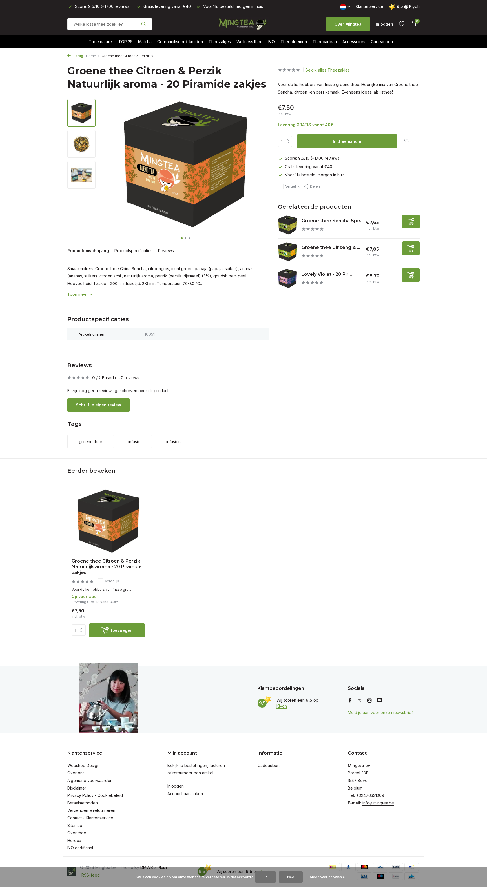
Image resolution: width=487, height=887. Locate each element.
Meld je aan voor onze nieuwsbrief (380, 712)
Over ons (76, 772)
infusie (134, 441)
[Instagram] (369, 700)
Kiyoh (414, 6)
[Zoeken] (144, 24)
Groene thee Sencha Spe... (333, 220)
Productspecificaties (133, 250)
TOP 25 (125, 41)
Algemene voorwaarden (89, 780)
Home (91, 56)
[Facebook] (350, 700)
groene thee (90, 441)
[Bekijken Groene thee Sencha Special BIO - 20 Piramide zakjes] (287, 225)
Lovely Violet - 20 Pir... (326, 274)
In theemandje (347, 141)
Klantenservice (369, 6)
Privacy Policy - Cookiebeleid (95, 795)
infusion (173, 441)
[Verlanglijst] (402, 24)
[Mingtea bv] (243, 24)
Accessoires (353, 41)
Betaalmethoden (82, 803)
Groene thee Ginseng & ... (331, 247)
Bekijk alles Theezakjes (328, 70)
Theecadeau (325, 41)
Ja (265, 877)
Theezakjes (220, 41)
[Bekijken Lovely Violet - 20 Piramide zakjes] (287, 278)
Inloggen (175, 786)
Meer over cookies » (327, 877)
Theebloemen (293, 41)
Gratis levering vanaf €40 (308, 166)
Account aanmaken (185, 793)
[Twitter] (360, 700)
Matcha (145, 41)
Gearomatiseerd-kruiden (180, 41)
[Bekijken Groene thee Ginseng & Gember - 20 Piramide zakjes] (287, 252)
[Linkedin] (379, 700)
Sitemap (74, 825)
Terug (77, 56)
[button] (182, 238)
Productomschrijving (88, 250)
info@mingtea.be (378, 803)
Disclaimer (76, 788)
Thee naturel (101, 41)
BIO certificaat (80, 847)
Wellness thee (249, 41)
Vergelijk (292, 186)
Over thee (76, 832)
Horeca (74, 840)
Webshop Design (83, 765)
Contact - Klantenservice (90, 817)
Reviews (166, 250)
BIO (271, 41)
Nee (290, 877)
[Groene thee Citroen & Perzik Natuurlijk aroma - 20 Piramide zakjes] (108, 521)
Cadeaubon (382, 41)
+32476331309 (370, 795)
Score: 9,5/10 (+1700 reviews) (313, 158)
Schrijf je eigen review (98, 405)
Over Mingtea (348, 24)
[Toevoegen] (411, 221)
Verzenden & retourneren (91, 810)
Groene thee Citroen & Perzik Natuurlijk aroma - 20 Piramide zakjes (107, 566)
